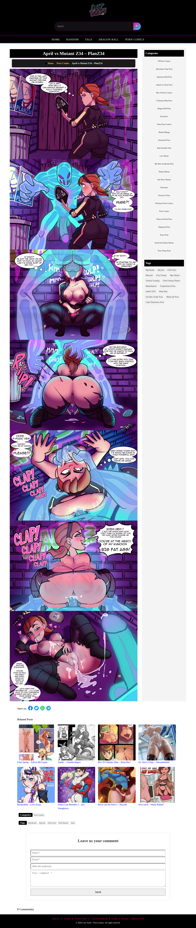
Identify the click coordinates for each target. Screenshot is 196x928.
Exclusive (164, 116)
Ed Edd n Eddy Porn (154, 297)
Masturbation (151, 286)
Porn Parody (161, 275)
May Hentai (174, 275)
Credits (114, 919)
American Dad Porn (164, 77)
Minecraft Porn (172, 297)
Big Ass (161, 270)
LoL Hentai (164, 156)
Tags (88, 39)
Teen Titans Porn (164, 251)
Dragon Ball (109, 39)
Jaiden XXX (151, 291)
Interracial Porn (164, 140)
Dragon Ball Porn (164, 108)
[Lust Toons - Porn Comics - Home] (98, 11)
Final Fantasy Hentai (171, 281)
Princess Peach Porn (164, 219)
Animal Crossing (152, 281)
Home (56, 39)
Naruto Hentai (164, 172)
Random (72, 39)
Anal (73, 823)
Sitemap (124, 919)
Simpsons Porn (164, 227)
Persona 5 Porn (164, 195)
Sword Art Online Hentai (164, 243)
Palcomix (164, 187)
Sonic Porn (164, 235)
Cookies (67, 919)
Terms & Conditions (99, 919)
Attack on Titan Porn (164, 85)
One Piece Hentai (164, 180)
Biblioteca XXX (137, 919)
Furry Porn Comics (164, 124)
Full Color (172, 270)
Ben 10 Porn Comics (164, 93)
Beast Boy (163, 291)
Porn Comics (134, 39)
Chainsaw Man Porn (164, 101)
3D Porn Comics (164, 61)
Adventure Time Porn (164, 69)
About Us (56, 919)
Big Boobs (150, 270)
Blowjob (149, 275)
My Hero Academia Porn (164, 164)
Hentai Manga (164, 132)
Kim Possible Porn (164, 148)
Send (98, 892)
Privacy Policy (81, 919)
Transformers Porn (167, 286)
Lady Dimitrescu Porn (155, 302)
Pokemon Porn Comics (164, 203)
